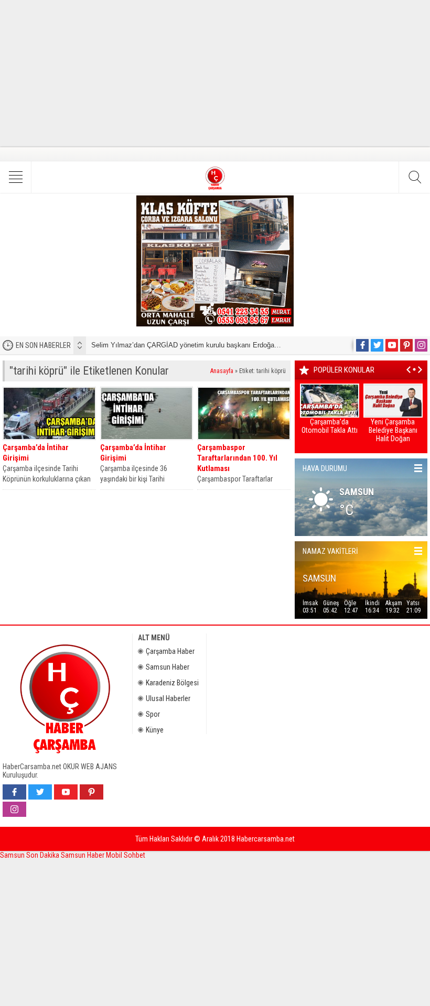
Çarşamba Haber (170, 651)
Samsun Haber (167, 667)
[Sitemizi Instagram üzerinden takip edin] (421, 345)
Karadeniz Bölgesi (172, 683)
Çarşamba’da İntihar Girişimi (36, 453)
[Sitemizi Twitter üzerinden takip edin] (377, 345)
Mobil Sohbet (125, 855)
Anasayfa (221, 371)
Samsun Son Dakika (30, 855)
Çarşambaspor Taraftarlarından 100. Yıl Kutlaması (237, 458)
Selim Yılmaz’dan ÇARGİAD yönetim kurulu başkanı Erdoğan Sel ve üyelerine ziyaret (221, 345)
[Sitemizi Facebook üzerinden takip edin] (362, 345)
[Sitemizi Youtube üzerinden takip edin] (391, 345)
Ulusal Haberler (168, 698)
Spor (153, 714)
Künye (155, 730)
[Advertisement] (215, 73)
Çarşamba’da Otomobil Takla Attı (330, 426)
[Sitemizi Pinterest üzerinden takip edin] (406, 345)
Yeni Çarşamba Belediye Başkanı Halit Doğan (393, 430)
